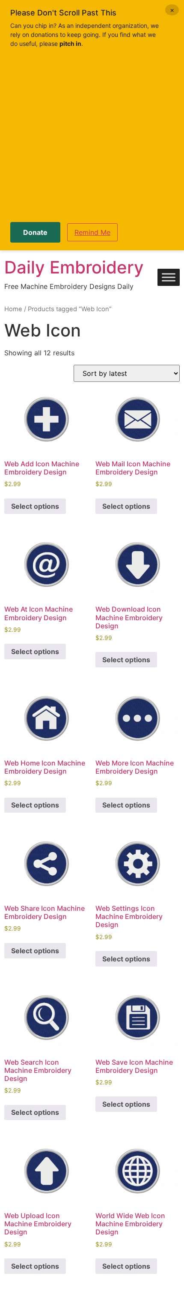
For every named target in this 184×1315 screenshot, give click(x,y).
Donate (35, 232)
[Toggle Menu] (168, 277)
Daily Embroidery (74, 267)
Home (13, 309)
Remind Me (92, 232)
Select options (35, 506)
